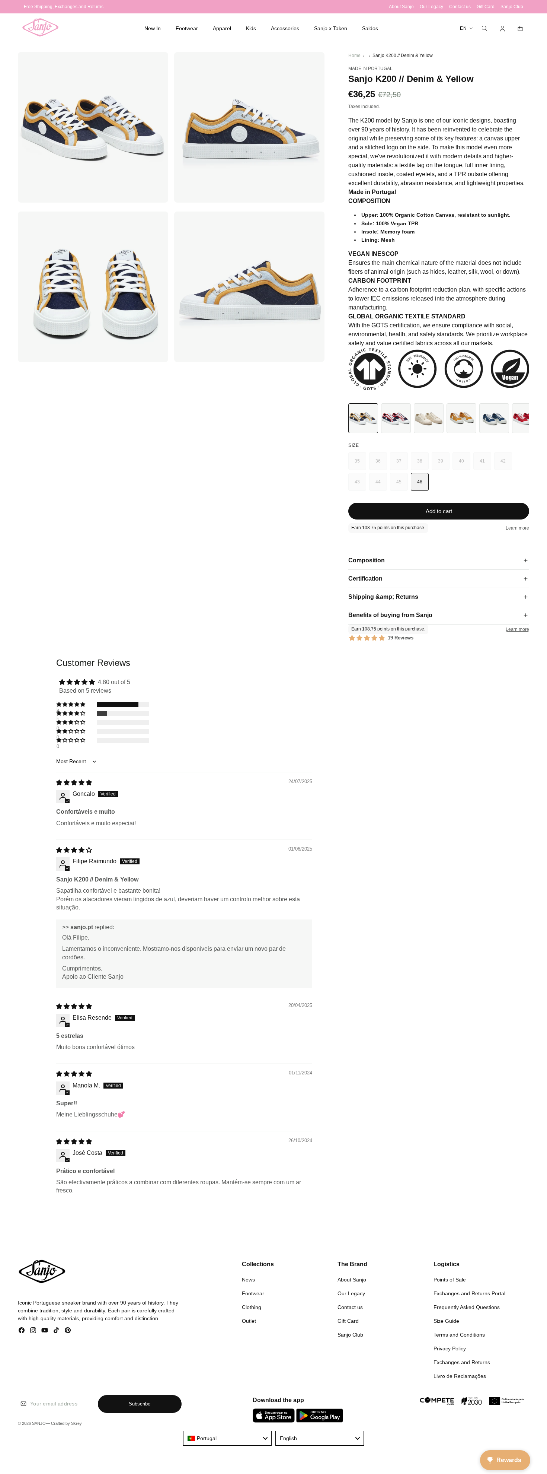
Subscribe (139, 1404)
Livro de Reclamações (460, 1376)
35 (360, 464)
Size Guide (446, 1321)
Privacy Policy (450, 1348)
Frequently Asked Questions (467, 1307)
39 (444, 464)
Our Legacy (351, 1293)
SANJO (39, 1423)
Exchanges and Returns (462, 1362)
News (248, 1280)
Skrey (76, 1423)
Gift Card (348, 1321)
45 (402, 485)
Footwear (253, 1293)
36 (381, 464)
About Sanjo (352, 1280)
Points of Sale (450, 1280)
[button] (187, 28)
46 (420, 482)
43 (360, 485)
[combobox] (227, 1438)
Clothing (251, 1307)
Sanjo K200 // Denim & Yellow (402, 55)
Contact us (350, 1307)
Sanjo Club (350, 1335)
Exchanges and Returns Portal (469, 1293)
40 (464, 464)
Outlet (249, 1321)
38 (423, 464)
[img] (74, 782)
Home (354, 55)
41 (485, 464)
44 (381, 485)
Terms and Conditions (459, 1335)
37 (402, 464)
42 (506, 464)
